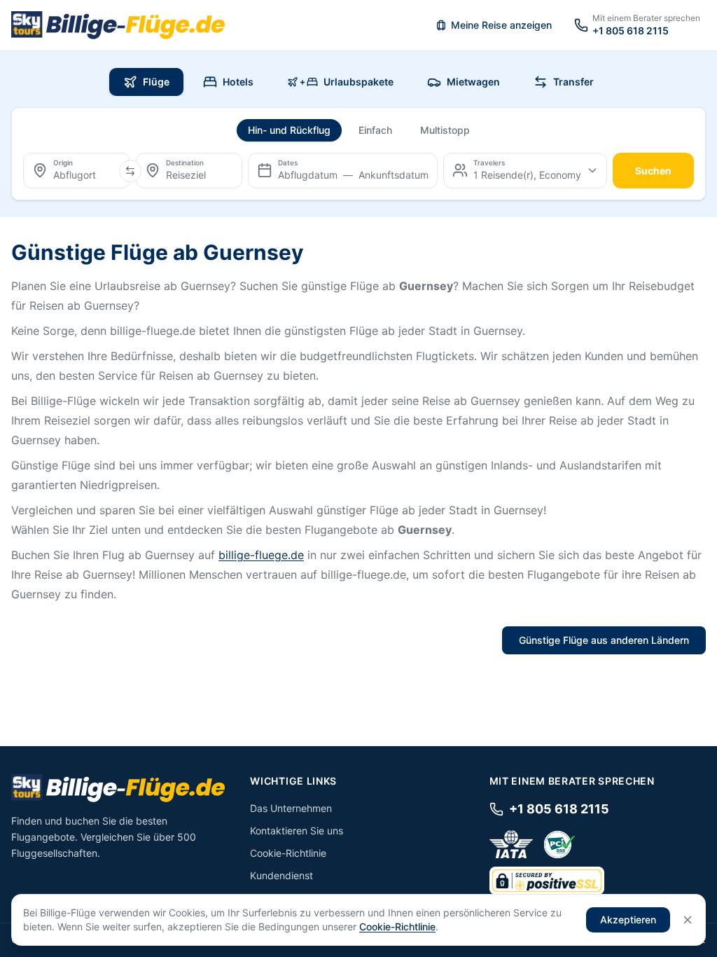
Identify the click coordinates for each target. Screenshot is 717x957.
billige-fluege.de (261, 555)
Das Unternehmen (291, 808)
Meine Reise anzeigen (501, 25)
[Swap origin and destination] (130, 171)
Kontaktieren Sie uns (296, 830)
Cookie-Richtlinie (288, 853)
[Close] (687, 920)
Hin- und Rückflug (289, 130)
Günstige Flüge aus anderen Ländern (604, 640)
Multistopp (445, 130)
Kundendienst (281, 875)
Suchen (653, 171)
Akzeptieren (628, 919)
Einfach (375, 130)
